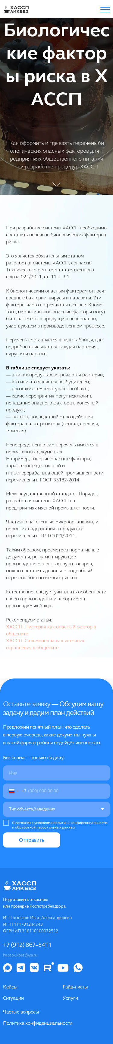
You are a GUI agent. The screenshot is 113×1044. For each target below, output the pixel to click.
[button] (105, 9)
